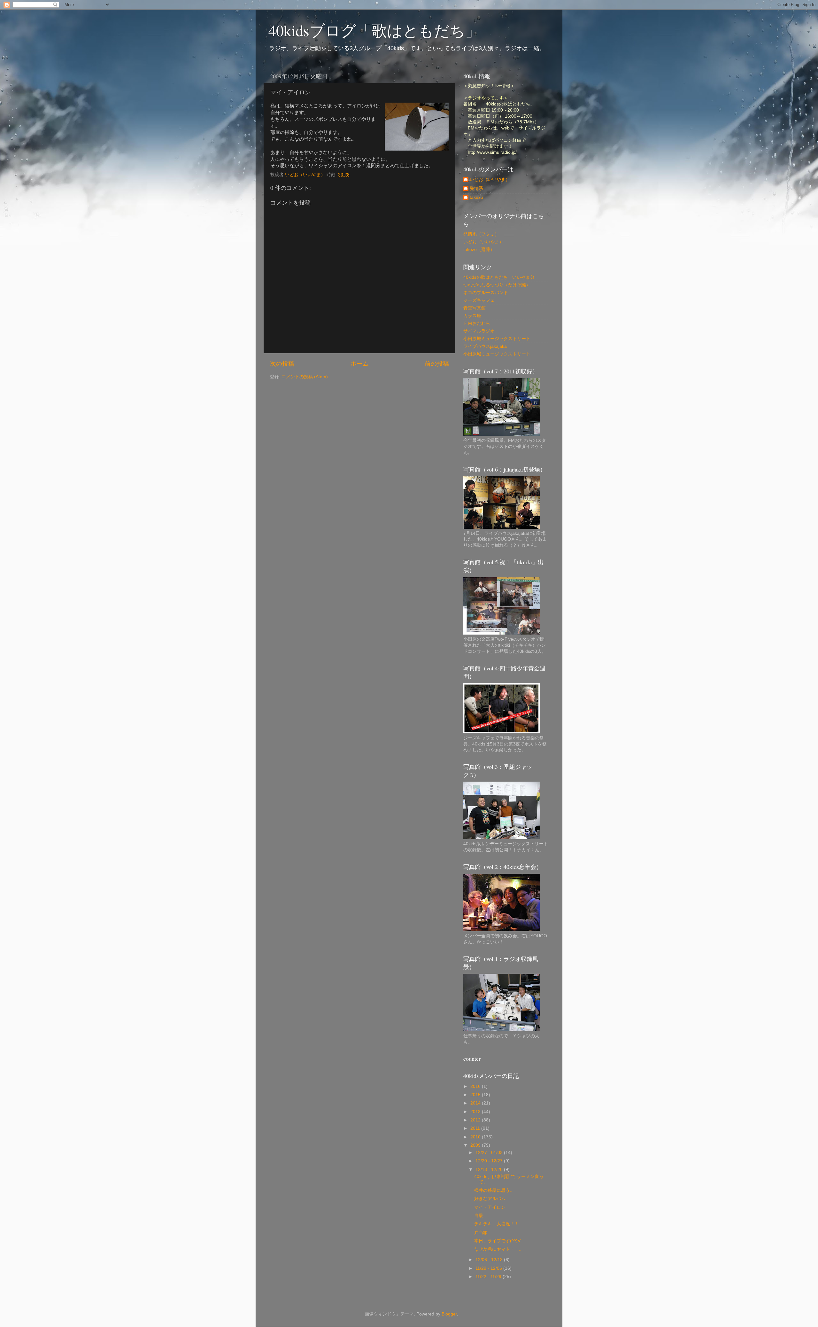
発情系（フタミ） (481, 234)
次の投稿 (282, 363)
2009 (476, 1145)
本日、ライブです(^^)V (497, 1240)
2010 (476, 1137)
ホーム (360, 363)
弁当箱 (481, 1232)
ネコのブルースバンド (485, 292)
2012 (476, 1120)
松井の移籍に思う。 (494, 1190)
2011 (475, 1128)
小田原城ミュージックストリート (496, 338)
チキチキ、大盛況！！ (496, 1224)
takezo (476, 197)
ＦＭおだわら (476, 323)
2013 (476, 1111)
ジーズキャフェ (479, 300)
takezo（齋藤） (479, 249)
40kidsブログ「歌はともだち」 (374, 30)
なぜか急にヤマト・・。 (498, 1249)
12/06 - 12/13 (489, 1259)
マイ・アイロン (489, 1207)
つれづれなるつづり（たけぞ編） (496, 285)
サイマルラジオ (479, 331)
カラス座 (472, 315)
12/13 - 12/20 (489, 1169)
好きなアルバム (489, 1198)
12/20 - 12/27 (489, 1161)
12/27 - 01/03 (489, 1152)
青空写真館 (474, 308)
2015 (476, 1094)
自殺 (478, 1215)
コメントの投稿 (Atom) (305, 376)
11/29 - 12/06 (489, 1268)
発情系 (476, 188)
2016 (476, 1086)
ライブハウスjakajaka (485, 346)
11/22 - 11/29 (489, 1276)
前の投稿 (437, 363)
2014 (476, 1103)
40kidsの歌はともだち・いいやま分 (499, 277)
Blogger (449, 1314)
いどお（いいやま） (490, 179)
